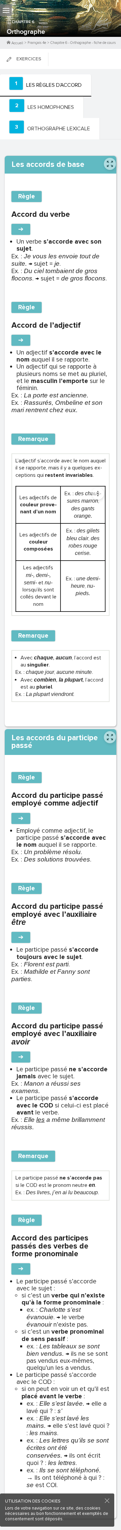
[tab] (45, 85)
